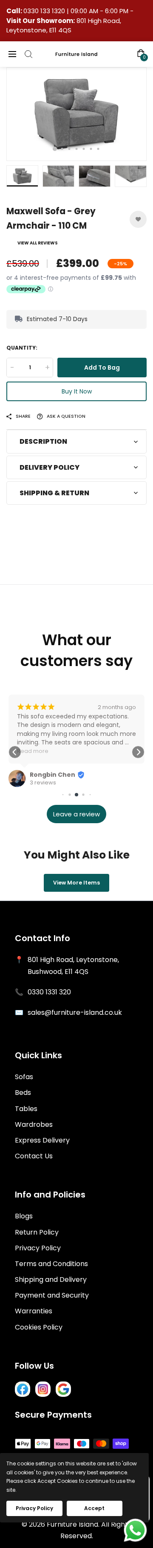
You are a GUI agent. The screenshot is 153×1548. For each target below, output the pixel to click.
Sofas (24, 1077)
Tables (26, 1109)
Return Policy (37, 1232)
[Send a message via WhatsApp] (135, 1530)
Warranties (33, 1311)
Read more (32, 751)
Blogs (24, 1216)
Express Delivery (42, 1140)
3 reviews (43, 783)
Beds (23, 1092)
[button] (14, 752)
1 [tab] (55, 149)
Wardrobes (34, 1124)
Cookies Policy (38, 1327)
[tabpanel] (76, 114)
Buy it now (77, 391)
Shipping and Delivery (51, 1279)
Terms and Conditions (51, 1264)
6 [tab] (91, 149)
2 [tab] (62, 149)
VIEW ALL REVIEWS (37, 243)
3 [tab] (69, 149)
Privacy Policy (38, 1248)
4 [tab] (77, 149)
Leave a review (76, 814)
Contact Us (34, 1156)
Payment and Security (52, 1295)
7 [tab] (98, 149)
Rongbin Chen (52, 774)
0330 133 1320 (45, 10)
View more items (76, 882)
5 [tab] (84, 149)
